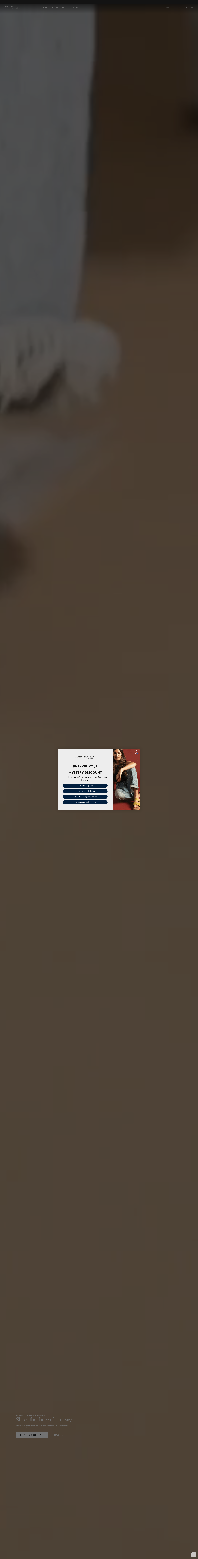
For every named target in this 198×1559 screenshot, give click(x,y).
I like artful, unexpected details (85, 796)
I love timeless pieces (85, 785)
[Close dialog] (136, 752)
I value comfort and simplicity (85, 802)
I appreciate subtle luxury (85, 791)
